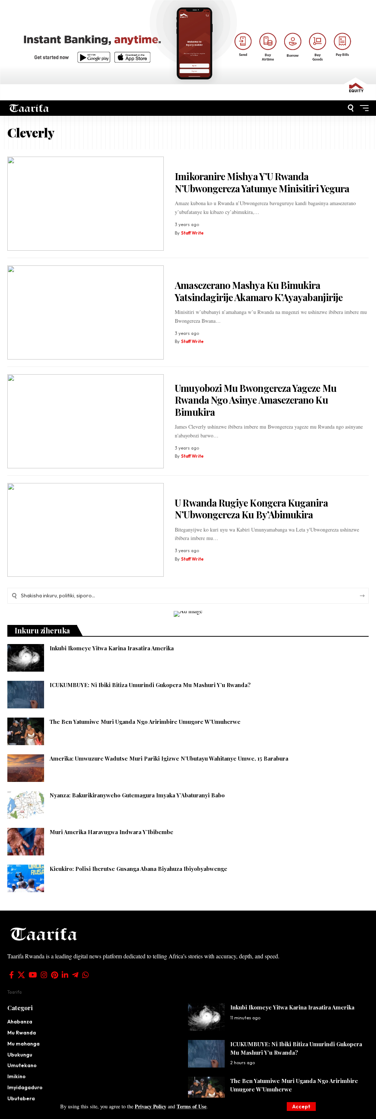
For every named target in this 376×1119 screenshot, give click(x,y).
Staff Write (192, 233)
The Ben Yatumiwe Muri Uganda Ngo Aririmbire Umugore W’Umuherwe (145, 721)
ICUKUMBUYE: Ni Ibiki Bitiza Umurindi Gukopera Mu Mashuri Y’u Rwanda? (150, 685)
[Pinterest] (54, 975)
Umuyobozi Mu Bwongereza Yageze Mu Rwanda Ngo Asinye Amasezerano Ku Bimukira (255, 400)
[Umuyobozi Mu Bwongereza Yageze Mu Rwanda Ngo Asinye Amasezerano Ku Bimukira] (85, 421)
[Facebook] (11, 975)
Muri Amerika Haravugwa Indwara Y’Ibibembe (111, 832)
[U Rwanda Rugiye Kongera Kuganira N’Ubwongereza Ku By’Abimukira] (85, 530)
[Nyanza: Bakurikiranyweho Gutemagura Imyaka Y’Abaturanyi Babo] (25, 805)
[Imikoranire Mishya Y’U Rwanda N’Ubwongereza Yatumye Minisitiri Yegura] (85, 204)
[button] (301, 1106)
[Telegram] (75, 975)
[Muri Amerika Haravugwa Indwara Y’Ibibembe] (25, 841)
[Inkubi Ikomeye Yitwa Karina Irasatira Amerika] (25, 658)
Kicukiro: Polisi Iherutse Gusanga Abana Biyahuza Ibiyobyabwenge (138, 868)
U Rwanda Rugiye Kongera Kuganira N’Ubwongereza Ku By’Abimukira (251, 508)
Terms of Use (191, 1106)
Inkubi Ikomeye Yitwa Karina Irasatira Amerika (112, 648)
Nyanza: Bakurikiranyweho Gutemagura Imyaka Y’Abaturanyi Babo (137, 795)
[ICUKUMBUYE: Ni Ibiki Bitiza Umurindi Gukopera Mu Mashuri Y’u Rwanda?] (25, 694)
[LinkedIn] (65, 975)
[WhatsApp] (85, 975)
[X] (21, 975)
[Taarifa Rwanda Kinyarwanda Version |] (29, 108)
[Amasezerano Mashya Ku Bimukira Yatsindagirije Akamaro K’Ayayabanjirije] (85, 312)
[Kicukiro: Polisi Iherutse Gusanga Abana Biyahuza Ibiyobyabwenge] (25, 878)
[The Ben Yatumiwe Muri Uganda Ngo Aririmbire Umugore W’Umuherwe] (25, 731)
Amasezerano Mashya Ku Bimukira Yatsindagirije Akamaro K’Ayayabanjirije (259, 291)
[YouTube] (33, 975)
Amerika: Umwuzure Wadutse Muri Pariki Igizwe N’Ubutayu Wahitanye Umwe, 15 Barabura (169, 758)
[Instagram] (44, 975)
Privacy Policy (150, 1106)
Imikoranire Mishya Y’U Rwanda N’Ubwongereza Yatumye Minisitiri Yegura (262, 182)
